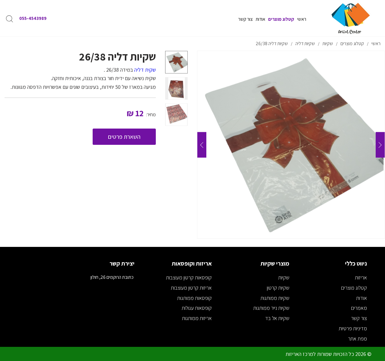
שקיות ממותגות (274, 297)
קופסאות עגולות (197, 307)
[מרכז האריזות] (350, 18)
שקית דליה (145, 69)
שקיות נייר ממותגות (271, 307)
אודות (361, 297)
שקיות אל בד (277, 318)
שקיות (283, 277)
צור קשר (359, 318)
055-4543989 (33, 18)
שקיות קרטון (278, 287)
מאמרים (359, 307)
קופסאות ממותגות (194, 297)
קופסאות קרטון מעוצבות (189, 277)
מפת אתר (357, 338)
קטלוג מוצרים (354, 287)
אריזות (361, 277)
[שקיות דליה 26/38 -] (176, 62)
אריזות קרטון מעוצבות (191, 287)
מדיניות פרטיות (353, 328)
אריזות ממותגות (197, 318)
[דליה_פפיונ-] (291, 144)
